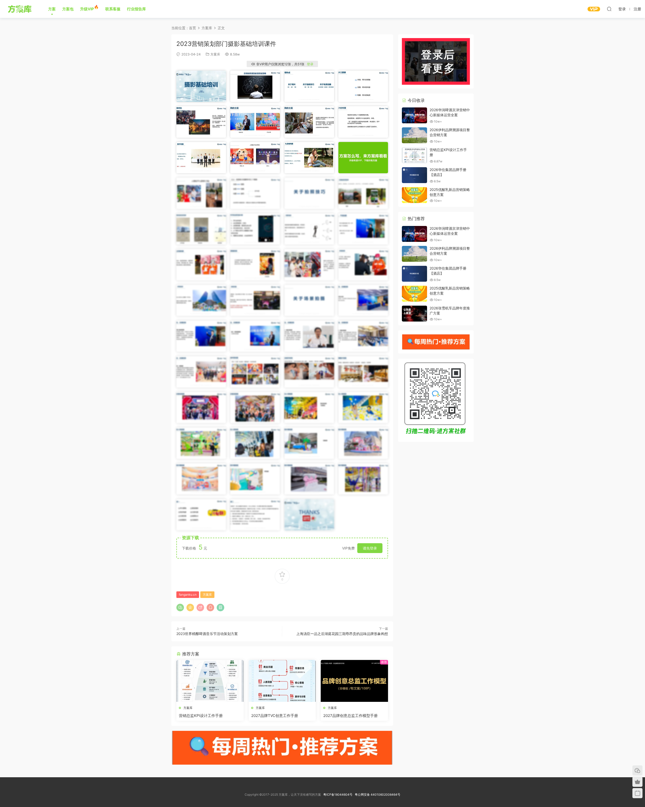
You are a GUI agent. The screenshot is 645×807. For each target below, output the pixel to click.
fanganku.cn (188, 594)
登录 (310, 64)
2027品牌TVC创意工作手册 (274, 715)
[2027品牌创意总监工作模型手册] (354, 681)
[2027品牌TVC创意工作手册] (282, 681)
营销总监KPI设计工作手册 (201, 715)
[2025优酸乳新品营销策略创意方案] (414, 195)
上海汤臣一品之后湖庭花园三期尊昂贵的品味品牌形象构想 (342, 633)
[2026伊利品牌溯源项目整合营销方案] (414, 135)
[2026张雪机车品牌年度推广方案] (414, 314)
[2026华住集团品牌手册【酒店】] (414, 175)
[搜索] (609, 9)
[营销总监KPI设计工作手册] (210, 681)
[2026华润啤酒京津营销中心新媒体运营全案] (414, 115)
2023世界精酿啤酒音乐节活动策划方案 (207, 633)
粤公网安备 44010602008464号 (377, 794)
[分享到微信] (180, 607)
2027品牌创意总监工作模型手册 (350, 715)
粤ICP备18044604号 (338, 794)
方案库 (20, 9)
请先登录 (370, 548)
